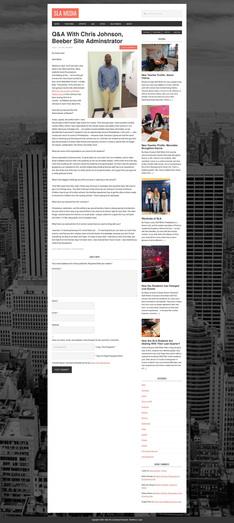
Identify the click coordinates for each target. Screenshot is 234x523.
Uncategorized (77, 249)
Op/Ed (144, 434)
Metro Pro (108, 520)
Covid (144, 396)
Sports (144, 445)
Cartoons (145, 390)
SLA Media (65, 13)
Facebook (146, 32)
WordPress (133, 520)
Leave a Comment (128, 47)
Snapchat (177, 32)
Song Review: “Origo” (158, 470)
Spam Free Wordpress (100, 362)
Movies (144, 412)
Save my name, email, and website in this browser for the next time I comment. (85, 340)
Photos (144, 440)
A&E (143, 385)
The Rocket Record (149, 451)
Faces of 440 (147, 401)
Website (55, 324)
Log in (140, 520)
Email (55, 312)
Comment (57, 268)
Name (55, 300)
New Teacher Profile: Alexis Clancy (158, 76)
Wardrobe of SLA (151, 218)
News (144, 429)
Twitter (167, 32)
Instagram (156, 32)
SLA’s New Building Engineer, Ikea (167, 501)
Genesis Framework (121, 520)
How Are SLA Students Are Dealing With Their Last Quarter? (161, 342)
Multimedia (146, 423)
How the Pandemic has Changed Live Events (160, 287)
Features (66, 249)
